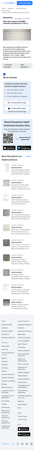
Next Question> (25, 66)
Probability (21, 347)
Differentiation (23, 376)
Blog (19, 408)
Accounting (5, 401)
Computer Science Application (8, 396)
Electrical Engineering (6, 422)
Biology (4, 384)
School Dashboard (8, 352)
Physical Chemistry (8, 374)
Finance (4, 404)
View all (28, 156)
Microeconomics (7, 387)
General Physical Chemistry (23, 355)
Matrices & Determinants (22, 360)
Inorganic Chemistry (8, 381)
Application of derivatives (22, 368)
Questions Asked (7, 331)
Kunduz (4, 8)
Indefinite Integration (25, 396)
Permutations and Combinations (24, 386)
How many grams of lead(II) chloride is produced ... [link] (16, 12)
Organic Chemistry (21, 8)
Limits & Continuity (24, 337)
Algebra (4, 358)
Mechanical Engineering (6, 411)
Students (5, 328)
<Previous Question (8, 66)
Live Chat (5, 349)
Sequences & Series (25, 331)
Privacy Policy (22, 416)
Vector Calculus (23, 364)
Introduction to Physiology (23, 391)
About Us (21, 401)
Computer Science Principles (8, 391)
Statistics (5, 364)
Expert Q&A (5, 346)
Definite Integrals (23, 372)
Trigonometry (22, 382)
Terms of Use (22, 419)
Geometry (5, 368)
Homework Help (7, 324)
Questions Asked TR (8, 337)
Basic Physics (22, 344)
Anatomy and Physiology (6, 427)
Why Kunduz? (22, 404)
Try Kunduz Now (25, 3)
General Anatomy (23, 350)
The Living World (23, 341)
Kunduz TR (5, 334)
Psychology (5, 407)
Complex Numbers (24, 379)
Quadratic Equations (25, 324)
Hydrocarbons (6, 10)
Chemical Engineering (6, 416)
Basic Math (21, 334)
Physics (4, 371)
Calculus (5, 361)
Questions (11, 8)
